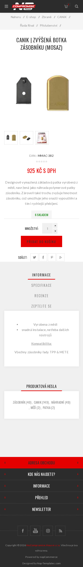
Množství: (32, 228)
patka (46, 407)
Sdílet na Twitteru (34, 257)
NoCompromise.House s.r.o (43, 545)
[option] (11, 137)
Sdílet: (22, 257)
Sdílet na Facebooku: (43, 257)
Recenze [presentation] (41, 295)
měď (33, 407)
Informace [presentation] (41, 274)
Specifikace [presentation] (41, 285)
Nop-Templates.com (49, 563)
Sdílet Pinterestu (52, 257)
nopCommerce (49, 557)
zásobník (19, 402)
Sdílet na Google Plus (60, 257)
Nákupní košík (68, 4)
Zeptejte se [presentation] (41, 306)
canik (37, 402)
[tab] (41, 275)
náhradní (57, 402)
